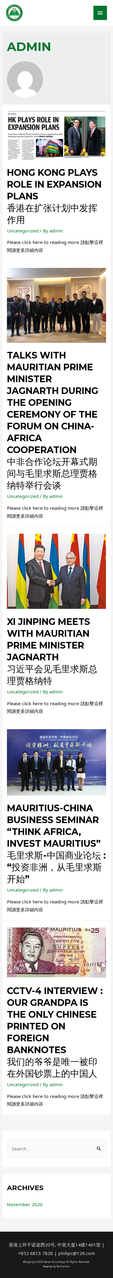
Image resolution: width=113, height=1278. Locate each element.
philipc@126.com (76, 1253)
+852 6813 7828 (35, 1253)
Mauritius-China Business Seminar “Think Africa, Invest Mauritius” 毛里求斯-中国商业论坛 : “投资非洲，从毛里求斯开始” (56, 844)
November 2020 (24, 1204)
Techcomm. (63, 1266)
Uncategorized (23, 231)
